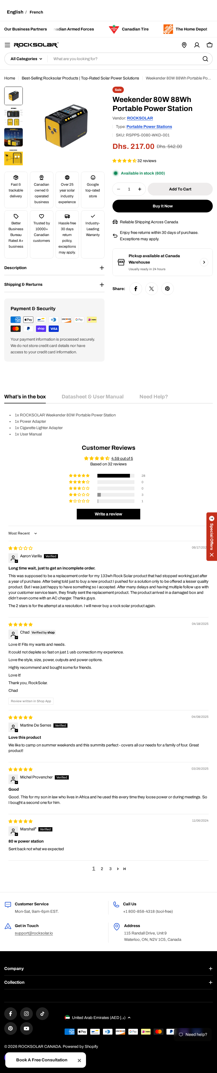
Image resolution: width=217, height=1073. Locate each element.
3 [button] (110, 869)
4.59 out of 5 (122, 458)
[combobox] (108, 58)
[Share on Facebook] (135, 288)
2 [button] (102, 869)
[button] (124, 161)
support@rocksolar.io (34, 933)
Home (9, 78)
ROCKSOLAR (140, 118)
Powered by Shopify (80, 1046)
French (36, 12)
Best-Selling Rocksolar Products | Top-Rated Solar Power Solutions (80, 78)
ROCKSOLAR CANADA (39, 1046)
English (15, 12)
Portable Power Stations (149, 126)
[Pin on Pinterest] (167, 288)
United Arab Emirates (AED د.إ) (98, 1018)
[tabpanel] (108, 424)
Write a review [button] (108, 514)
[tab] (25, 398)
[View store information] (204, 262)
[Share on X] (151, 288)
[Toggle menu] (7, 45)
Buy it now (163, 206)
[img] (20, 548)
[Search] (205, 59)
